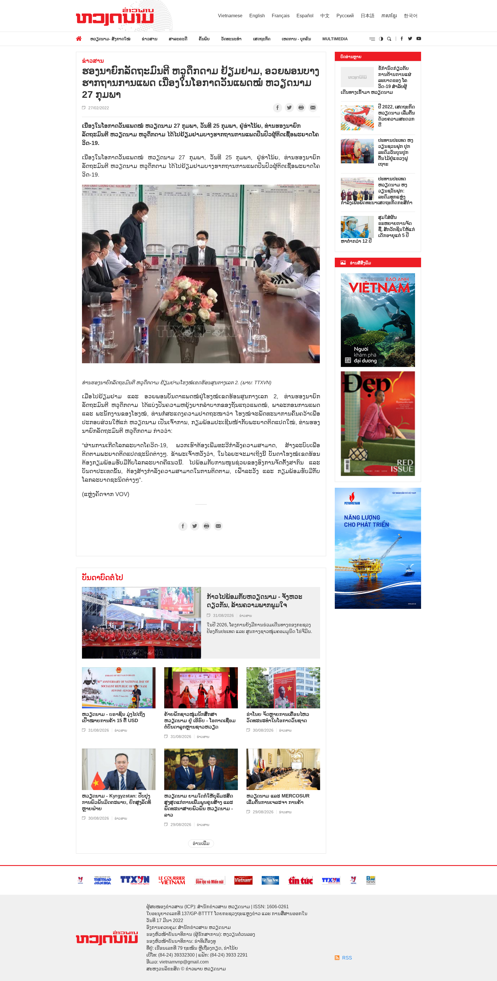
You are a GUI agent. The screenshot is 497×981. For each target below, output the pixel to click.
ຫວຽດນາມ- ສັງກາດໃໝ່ (110, 39)
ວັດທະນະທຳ (231, 39)
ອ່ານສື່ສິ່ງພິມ (360, 263)
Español (305, 15)
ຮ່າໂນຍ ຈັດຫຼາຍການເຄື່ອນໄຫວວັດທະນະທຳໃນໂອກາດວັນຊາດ (277, 717)
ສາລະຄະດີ (178, 39)
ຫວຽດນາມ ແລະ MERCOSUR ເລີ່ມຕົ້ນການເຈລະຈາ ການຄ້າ (277, 799)
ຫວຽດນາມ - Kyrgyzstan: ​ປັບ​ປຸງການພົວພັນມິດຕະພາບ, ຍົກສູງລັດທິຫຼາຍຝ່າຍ (116, 802)
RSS (347, 957)
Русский (345, 15)
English (257, 15)
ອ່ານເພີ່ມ (201, 843)
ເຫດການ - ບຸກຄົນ (296, 39)
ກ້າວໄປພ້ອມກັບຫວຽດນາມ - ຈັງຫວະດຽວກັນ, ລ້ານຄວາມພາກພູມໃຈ (254, 601)
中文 (325, 15)
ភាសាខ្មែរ (389, 15)
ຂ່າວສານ (149, 39)
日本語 (367, 15)
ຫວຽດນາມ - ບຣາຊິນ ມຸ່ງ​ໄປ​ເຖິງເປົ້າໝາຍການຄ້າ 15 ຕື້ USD (113, 717)
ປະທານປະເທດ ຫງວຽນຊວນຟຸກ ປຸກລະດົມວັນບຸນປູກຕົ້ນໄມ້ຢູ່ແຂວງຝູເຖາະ (395, 152)
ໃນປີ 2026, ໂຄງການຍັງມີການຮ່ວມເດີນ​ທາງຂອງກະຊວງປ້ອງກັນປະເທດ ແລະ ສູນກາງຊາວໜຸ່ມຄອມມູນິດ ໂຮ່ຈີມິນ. (259, 628)
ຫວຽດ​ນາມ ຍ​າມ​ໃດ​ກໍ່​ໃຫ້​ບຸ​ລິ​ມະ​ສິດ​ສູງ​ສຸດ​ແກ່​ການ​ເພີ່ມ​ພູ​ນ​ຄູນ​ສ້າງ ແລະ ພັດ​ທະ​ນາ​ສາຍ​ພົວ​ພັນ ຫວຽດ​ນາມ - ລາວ (198, 805)
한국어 (411, 15)
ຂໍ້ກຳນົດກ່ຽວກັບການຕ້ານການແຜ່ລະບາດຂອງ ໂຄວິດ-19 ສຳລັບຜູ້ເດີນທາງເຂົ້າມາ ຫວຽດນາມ (376, 80)
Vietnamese (230, 15)
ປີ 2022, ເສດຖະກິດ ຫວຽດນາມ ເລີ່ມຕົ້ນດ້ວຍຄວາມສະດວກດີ (396, 115)
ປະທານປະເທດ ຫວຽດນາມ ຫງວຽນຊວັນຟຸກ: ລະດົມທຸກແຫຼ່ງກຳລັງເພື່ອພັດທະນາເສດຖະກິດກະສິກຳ (376, 190)
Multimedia (335, 39)
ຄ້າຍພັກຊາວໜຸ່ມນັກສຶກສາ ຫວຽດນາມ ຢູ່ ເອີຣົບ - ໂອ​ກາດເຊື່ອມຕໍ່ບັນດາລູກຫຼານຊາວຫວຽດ (200, 721)
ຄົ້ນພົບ (204, 39)
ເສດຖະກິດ (261, 39)
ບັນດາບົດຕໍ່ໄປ (102, 577)
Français (281, 15)
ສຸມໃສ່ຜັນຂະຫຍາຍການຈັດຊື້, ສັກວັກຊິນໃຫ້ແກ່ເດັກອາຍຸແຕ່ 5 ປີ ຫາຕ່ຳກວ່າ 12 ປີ (378, 229)
